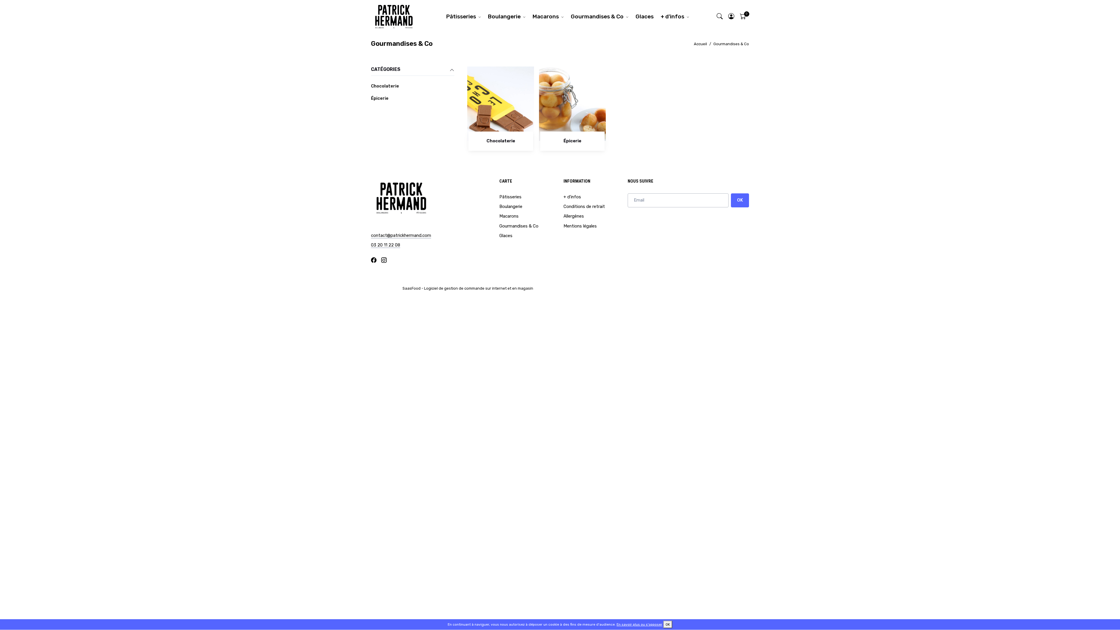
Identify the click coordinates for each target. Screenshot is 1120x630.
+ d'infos (672, 16)
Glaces (645, 16)
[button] (731, 16)
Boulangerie (504, 16)
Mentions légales (580, 226)
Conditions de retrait (584, 206)
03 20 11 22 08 (385, 245)
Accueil (700, 44)
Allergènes (574, 216)
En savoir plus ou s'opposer (639, 624)
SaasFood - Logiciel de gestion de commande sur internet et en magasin (467, 288)
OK (740, 200)
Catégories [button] (385, 69)
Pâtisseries (461, 16)
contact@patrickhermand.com (401, 235)
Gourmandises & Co (597, 16)
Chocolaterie (385, 86)
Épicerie (379, 98)
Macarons (546, 16)
